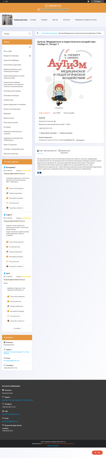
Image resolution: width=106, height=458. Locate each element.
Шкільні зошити (9, 118)
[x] (40, 173)
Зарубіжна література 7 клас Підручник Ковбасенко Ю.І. (16, 289)
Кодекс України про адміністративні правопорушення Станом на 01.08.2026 (17, 233)
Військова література (11, 153)
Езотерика (7, 127)
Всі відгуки (17, 328)
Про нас (55, 20)
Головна (33, 20)
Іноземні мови (8, 100)
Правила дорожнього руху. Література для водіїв (13, 70)
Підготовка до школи (11, 122)
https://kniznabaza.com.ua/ (11, 414)
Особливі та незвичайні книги (14, 149)
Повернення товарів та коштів (85, 20)
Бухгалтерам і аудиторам (12, 65)
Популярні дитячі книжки (12, 91)
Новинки (44, 20)
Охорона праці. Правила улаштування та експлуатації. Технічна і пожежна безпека (14, 84)
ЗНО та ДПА (8, 51)
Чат (99, 452)
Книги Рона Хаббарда (11, 60)
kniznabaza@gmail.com (11, 360)
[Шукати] (29, 33)
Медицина (7, 113)
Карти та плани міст (10, 144)
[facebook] (38, 173)
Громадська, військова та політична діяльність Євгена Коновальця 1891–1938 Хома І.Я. (17, 180)
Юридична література (11, 56)
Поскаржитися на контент (49, 443)
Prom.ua (63, 441)
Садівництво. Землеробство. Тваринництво (13, 139)
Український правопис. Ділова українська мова (14, 77)
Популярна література (49, 33)
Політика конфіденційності (66, 443)
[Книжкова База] (7, 20)
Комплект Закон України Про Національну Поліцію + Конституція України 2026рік (17, 227)
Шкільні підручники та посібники (15, 104)
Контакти (66, 20)
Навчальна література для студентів (13, 132)
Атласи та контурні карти (12, 109)
